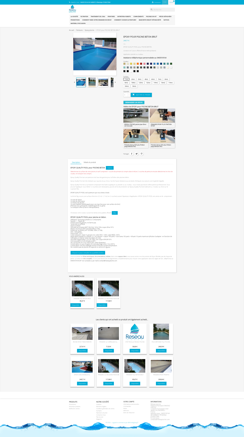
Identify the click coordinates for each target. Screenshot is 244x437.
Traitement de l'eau (98, 16)
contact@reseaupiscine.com (160, 419)
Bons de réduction (128, 413)
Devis (171, 2)
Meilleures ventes (74, 409)
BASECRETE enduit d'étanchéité (150, 20)
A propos (99, 411)
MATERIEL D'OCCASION (78, 23)
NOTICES (166, 20)
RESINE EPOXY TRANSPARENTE (82, 342)
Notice (110, 168)
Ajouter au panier (141, 94)
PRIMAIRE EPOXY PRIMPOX (161, 375)
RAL (114, 213)
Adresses (126, 410)
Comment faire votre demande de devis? (97, 20)
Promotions (75, 20)
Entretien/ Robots (124, 16)
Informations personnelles (131, 404)
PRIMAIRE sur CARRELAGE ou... (108, 342)
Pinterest (141, 154)
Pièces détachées (165, 16)
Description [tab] (76, 162)
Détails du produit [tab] (90, 162)
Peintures (111, 16)
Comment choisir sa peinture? (125, 20)
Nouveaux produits (74, 406)
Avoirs (125, 408)
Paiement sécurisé (101, 413)
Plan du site (99, 417)
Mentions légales (101, 406)
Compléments (138, 16)
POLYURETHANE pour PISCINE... (161, 342)
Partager (132, 154)
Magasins (99, 419)
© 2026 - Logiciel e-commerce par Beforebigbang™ (122, 422)
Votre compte (128, 402)
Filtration (84, 16)
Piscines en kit (151, 16)
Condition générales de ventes (105, 409)
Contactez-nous (101, 415)
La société (74, 16)
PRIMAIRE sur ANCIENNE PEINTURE (108, 298)
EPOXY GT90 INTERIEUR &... (82, 375)
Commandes (127, 406)
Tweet (136, 154)
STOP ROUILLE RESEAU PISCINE (134, 342)
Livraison (98, 404)
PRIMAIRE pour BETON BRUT (82, 298)
